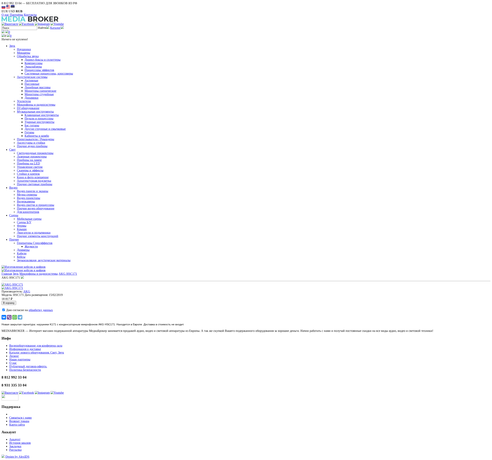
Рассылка (15, 449)
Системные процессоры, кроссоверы (49, 73)
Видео (13, 187)
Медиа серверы (27, 194)
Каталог (55, 27)
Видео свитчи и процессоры (35, 205)
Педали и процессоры (39, 118)
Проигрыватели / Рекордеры (35, 139)
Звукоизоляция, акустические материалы (44, 260)
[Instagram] (42, 24)
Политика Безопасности (25, 369)
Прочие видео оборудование (35, 208)
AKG (26, 291)
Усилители (24, 101)
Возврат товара (19, 421)
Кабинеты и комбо (37, 135)
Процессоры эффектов (39, 70)
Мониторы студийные (39, 94)
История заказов (20, 442)
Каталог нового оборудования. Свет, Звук (36, 352)
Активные (31, 80)
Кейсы (21, 256)
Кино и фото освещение (33, 177)
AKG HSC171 (68, 273)
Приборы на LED (28, 163)
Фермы (21, 225)
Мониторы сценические (40, 90)
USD (12, 11)
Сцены (13, 215)
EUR (5, 11)
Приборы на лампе (29, 160)
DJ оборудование (28, 108)
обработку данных (41, 310)
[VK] (10, 24)
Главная (7, 273)
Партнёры (16, 14)
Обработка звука (28, 56)
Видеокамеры (26, 201)
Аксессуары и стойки (31, 142)
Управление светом (29, 167)
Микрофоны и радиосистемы (36, 104)
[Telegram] (20, 317)
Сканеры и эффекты (30, 170)
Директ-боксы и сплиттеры (43, 59)
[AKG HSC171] (12, 284)
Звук (12, 45)
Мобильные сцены (29, 218)
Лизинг (14, 356)
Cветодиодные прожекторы (35, 153)
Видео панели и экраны (32, 191)
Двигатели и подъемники (34, 232)
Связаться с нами (20, 417)
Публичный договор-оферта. (28, 366)
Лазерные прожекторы (32, 156)
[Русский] (3, 7)
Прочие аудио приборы (32, 146)
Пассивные (32, 84)
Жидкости (31, 246)
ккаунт (14, 439)
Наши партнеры (19, 359)
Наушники (24, 49)
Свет (12, 149)
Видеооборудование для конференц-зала (35, 345)
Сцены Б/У (24, 222)
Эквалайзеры (33, 66)
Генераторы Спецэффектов (34, 243)
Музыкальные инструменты (35, 111)
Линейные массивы (38, 87)
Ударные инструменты (39, 122)
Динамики (31, 97)
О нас (5, 14)
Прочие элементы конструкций (37, 236)
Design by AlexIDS (17, 456)
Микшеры (23, 52)
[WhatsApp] (14, 317)
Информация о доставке (25, 349)
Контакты (30, 14)
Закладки (15, 446)
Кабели (22, 253)
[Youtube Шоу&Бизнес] (57, 24)
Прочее (14, 239)
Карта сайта (17, 424)
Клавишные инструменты (42, 115)
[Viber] (9, 317)
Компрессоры (33, 63)
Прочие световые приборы (34, 184)
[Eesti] (13, 7)
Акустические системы (32, 77)
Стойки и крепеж (28, 173)
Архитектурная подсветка (34, 180)
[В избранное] (22, 277)
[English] (8, 7)
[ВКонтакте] (4, 317)
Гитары (29, 132)
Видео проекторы (28, 198)
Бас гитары (32, 125)
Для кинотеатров (28, 211)
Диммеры (23, 250)
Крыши (22, 229)
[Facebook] (26, 24)
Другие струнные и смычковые (45, 128)
